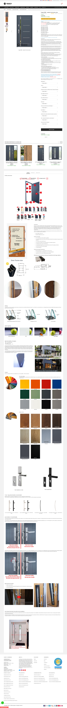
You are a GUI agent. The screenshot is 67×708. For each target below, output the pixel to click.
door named (43, 23)
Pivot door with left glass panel (53, 678)
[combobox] (58, 7)
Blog (44, 660)
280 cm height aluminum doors (8, 683)
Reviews (32, 172)
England (56, 78)
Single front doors (15, 9)
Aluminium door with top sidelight (39, 676)
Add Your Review (60, 13)
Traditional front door (7, 695)
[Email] (41, 139)
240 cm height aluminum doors (8, 681)
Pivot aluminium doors (7, 676)
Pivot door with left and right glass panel (55, 681)
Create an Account (56, 0)
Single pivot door (51, 674)
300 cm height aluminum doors (8, 685)
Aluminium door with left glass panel (39, 678)
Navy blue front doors (7, 691)
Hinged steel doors (7, 678)
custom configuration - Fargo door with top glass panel (41, 162)
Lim (54, 37)
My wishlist (35, 662)
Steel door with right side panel (23, 685)
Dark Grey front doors (7, 686)
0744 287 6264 (6, 668)
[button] (11, 31)
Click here (58, 74)
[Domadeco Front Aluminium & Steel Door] (8, 4)
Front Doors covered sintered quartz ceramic (10, 700)
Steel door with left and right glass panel (25, 681)
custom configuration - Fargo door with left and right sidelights (55, 162)
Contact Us (45, 662)
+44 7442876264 (9, 669)
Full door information (46, 70)
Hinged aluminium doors (7, 674)
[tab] (28, 173)
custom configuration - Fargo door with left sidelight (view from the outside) (26, 163)
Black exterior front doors (7, 688)
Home (4, 9)
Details (28, 172)
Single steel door (21, 674)
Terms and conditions (47, 667)
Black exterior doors (23, 9)
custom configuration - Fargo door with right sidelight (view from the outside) (12, 163)
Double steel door (21, 686)
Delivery (45, 664)
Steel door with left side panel (23, 683)
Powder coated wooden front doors (9, 698)
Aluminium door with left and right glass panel (40, 681)
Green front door (6, 693)
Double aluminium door (37, 683)
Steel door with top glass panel (23, 676)
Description (38, 172)
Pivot (56, 37)
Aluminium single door (37, 674)
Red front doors (6, 690)
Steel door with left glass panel (23, 678)
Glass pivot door (51, 676)
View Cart (35, 660)
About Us (45, 659)
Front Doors (9, 9)
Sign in (35, 659)
